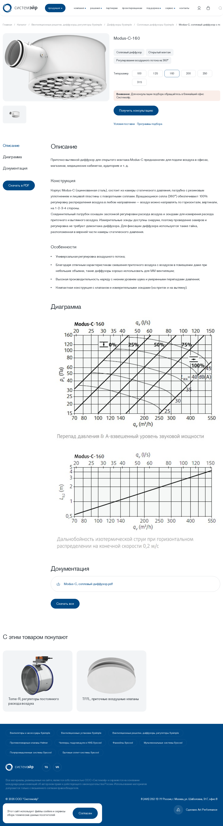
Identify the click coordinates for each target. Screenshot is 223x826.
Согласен (85, 813)
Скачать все (65, 604)
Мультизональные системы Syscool (163, 742)
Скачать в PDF (18, 185)
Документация (15, 168)
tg (46, 767)
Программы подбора (149, 124)
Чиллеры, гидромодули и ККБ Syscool (80, 742)
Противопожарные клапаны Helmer (29, 742)
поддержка (153, 8)
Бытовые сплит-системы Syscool (81, 752)
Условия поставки (124, 124)
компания (79, 8)
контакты (184, 8)
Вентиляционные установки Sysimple (81, 732)
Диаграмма (12, 156)
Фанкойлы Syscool (123, 742)
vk (57, 767)
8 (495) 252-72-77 (151, 799)
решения (95, 8)
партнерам (112, 8)
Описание (11, 145)
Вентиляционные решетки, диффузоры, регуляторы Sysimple (146, 732)
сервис (169, 8)
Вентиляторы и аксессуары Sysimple (30, 732)
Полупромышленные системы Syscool (31, 752)
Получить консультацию (136, 110)
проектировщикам (132, 8)
